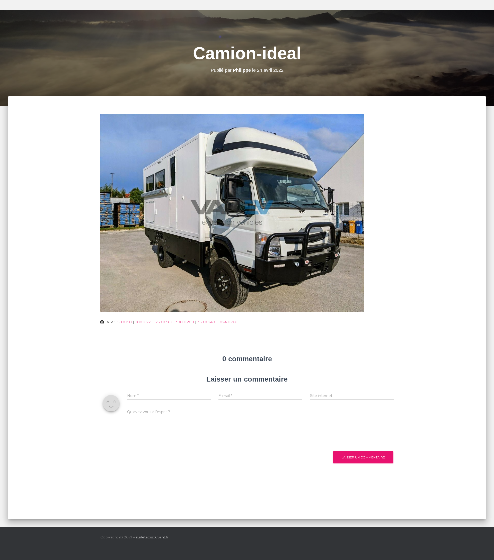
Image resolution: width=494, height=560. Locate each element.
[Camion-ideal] (232, 212)
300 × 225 (143, 322)
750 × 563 (164, 322)
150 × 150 (124, 322)
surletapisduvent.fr (152, 537)
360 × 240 (206, 322)
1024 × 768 (227, 322)
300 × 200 (184, 322)
